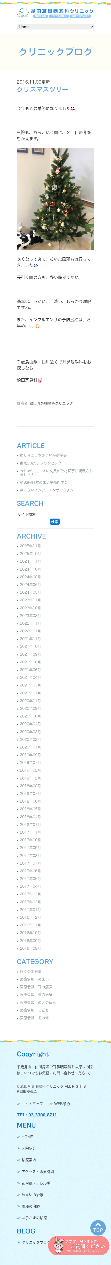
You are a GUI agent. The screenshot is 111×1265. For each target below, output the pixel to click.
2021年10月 (30, 647)
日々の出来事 (31, 971)
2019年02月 (30, 770)
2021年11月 (30, 639)
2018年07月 (30, 793)
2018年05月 (30, 809)
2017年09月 (30, 848)
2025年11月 (30, 546)
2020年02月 (30, 739)
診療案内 (29, 1160)
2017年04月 (30, 886)
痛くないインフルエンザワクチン (47, 490)
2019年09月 (30, 755)
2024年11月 (30, 561)
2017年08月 (30, 855)
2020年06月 (30, 716)
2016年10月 (30, 933)
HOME (27, 1137)
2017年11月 (30, 832)
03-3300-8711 (42, 1114)
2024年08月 (30, 577)
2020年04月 (30, 724)
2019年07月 (30, 762)
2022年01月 (30, 631)
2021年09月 (30, 654)
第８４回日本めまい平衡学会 (43, 455)
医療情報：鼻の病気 (36, 995)
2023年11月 (30, 600)
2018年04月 (30, 817)
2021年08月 (30, 662)
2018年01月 (30, 824)
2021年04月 (30, 677)
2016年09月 (30, 941)
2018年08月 (30, 786)
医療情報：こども (34, 1010)
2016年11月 (30, 925)
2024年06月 (30, 584)
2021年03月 (30, 685)
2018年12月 (30, 778)
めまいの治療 (32, 1195)
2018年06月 (30, 801)
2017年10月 (30, 840)
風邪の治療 (31, 1206)
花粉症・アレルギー (38, 1183)
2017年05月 (30, 879)
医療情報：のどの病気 (38, 1002)
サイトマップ (32, 1104)
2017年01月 (30, 910)
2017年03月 (30, 894)
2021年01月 (30, 693)
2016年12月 (30, 917)
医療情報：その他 (34, 1018)
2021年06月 (30, 670)
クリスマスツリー (42, 89)
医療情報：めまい (34, 979)
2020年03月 (30, 732)
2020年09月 (30, 708)
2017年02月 (30, 902)
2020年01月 (30, 747)
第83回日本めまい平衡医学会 (44, 482)
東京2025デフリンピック (40, 463)
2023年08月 (30, 616)
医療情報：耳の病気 (36, 987)
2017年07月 (30, 863)
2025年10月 (30, 553)
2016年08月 (30, 948)
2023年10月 (30, 608)
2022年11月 (30, 623)
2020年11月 (30, 701)
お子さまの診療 (34, 1218)
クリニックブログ (36, 1242)
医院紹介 (29, 1148)
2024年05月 (30, 592)
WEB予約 (62, 1104)
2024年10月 (30, 569)
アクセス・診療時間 (38, 1171)
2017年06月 (30, 871)
